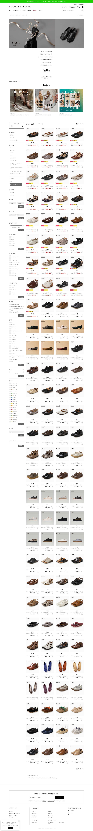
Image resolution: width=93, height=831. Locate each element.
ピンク (14, 407)
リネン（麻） (14, 335)
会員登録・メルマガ (52, 820)
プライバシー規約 (51, 800)
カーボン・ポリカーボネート (17, 351)
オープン (13, 294)
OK (10, 828)
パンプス (12, 150)
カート (81, 7)
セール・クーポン (14, 140)
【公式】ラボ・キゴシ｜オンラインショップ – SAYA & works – (19, 7)
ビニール (13, 343)
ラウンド (13, 289)
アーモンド (13, 287)
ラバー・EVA (14, 359)
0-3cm (12, 237)
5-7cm (12, 241)
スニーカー (12, 158)
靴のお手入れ (51, 817)
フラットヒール (14, 256)
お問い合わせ (34, 822)
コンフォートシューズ (15, 173)
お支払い (50, 811)
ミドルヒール (14, 260)
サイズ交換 (34, 815)
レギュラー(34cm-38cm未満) (17, 309)
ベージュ (15, 391)
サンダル (12, 152)
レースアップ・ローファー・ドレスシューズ (16, 164)
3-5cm (12, 239)
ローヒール (13, 258)
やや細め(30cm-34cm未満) (17, 306)
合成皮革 (13, 324)
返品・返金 (50, 815)
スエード (13, 328)
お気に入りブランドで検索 (15, 184)
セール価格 (12, 137)
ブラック (15, 385)
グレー (14, 387)
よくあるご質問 (35, 820)
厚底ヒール (13, 270)
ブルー (14, 397)
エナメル (13, 326)
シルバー (15, 413)
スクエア (13, 291)
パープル (15, 401)
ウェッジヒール (14, 268)
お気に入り (73, 7)
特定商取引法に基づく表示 (14, 813)
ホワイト (15, 383)
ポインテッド (14, 285)
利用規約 (44, 800)
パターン (15, 417)
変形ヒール (13, 275)
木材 (12, 361)
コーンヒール (14, 266)
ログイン (65, 7)
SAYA (27, 15)
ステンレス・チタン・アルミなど (17, 356)
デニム (12, 337)
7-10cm (13, 243)
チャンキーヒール (15, 264)
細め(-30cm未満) (15, 304)
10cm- (12, 245)
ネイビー (15, 399)
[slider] (10, 225)
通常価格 (12, 135)
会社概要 (11, 817)
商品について (34, 817)
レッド (14, 409)
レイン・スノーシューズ (15, 171)
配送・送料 (34, 813)
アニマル (15, 419)
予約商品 (12, 195)
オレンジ (15, 405)
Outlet (34, 10)
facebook (72, 810)
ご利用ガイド (81, 4)
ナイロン (13, 341)
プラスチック (14, 346)
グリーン (15, 393)
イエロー (15, 403)
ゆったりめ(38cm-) (15, 312)
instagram (72, 812)
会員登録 (75, 4)
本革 (12, 322)
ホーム (11, 147)
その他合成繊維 (14, 348)
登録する (59, 797)
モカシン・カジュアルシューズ (16, 168)
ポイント (50, 813)
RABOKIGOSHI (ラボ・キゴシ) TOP (16, 15)
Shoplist (40, 10)
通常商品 (12, 192)
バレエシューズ (13, 160)
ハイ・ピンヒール (15, 262)
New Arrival (16, 10)
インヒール (13, 273)
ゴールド (15, 411)
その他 (14, 421)
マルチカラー (16, 415)
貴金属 (12, 353)
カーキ (14, 395)
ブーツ (11, 155)
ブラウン (15, 389)
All (10, 10)
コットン (13, 333)
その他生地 (13, 339)
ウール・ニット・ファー (16, 331)
